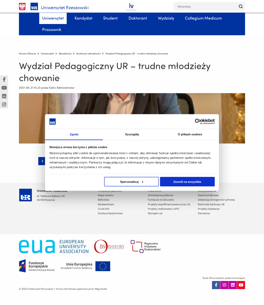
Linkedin (233, 285)
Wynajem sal (155, 213)
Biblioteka (103, 199)
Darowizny (204, 213)
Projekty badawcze (209, 208)
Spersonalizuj (129, 181)
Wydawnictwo (106, 204)
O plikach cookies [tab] (190, 134)
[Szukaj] (240, 6)
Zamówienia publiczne (160, 195)
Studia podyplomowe (110, 213)
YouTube (241, 285)
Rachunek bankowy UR (211, 204)
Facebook (216, 285)
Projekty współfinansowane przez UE (169, 204)
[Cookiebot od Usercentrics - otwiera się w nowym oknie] (198, 121)
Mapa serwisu (106, 195)
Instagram (224, 285)
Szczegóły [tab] (132, 134)
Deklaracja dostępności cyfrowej (216, 199)
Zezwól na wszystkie (187, 181)
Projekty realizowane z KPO (163, 208)
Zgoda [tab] (74, 134)
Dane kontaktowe (208, 195)
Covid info (103, 208)
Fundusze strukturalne (161, 199)
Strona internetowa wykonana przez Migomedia (81, 288)
